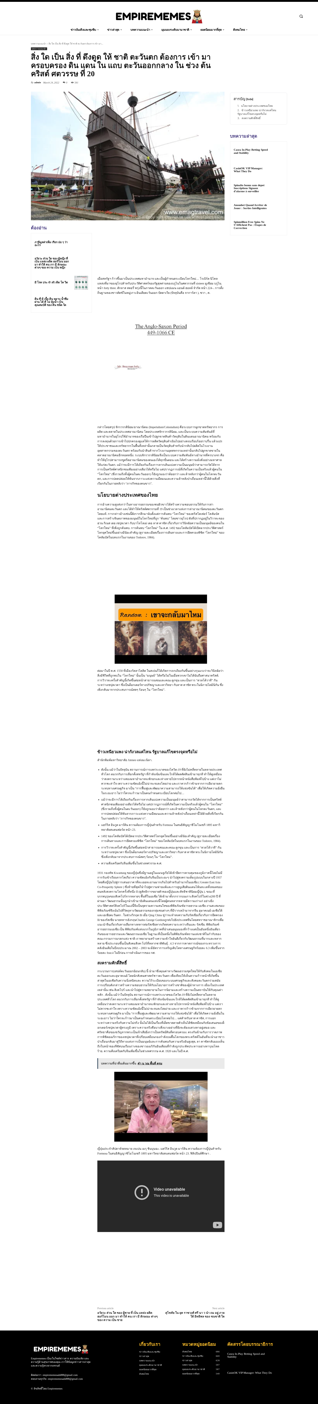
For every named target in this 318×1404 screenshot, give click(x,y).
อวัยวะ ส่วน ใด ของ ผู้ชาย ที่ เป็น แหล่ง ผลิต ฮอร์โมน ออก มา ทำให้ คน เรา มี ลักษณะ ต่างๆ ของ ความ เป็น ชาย (127, 1316)
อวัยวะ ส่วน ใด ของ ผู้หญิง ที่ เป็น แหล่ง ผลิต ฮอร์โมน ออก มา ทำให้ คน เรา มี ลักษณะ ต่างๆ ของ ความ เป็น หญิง (52, 263)
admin (37, 82)
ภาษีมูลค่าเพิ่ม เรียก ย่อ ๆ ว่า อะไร (51, 244)
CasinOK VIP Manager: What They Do (248, 170)
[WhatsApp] (221, 82)
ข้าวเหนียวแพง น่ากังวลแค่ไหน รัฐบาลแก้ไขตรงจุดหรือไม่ (256, 112)
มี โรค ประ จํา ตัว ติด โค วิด (51, 282)
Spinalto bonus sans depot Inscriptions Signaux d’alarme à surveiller (249, 188)
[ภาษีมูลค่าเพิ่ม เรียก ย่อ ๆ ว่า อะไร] (81, 244)
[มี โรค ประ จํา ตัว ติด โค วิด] (81, 283)
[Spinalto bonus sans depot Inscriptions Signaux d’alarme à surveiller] (277, 188)
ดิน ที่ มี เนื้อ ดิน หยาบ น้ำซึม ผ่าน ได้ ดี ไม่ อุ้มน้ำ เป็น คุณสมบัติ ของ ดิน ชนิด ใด (51, 301)
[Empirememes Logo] (158, 16)
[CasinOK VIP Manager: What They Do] (277, 170)
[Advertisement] (61, 341)
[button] (301, 16)
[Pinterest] (212, 82)
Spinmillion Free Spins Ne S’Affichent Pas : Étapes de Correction (250, 224)
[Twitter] (204, 82)
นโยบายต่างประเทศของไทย (257, 105)
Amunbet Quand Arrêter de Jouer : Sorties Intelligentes (250, 207)
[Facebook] (195, 82)
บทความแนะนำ (38, 43)
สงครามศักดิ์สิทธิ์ (251, 118)
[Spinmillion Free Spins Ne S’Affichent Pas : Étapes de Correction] (277, 225)
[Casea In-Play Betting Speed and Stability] (277, 151)
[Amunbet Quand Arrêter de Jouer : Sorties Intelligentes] (277, 206)
